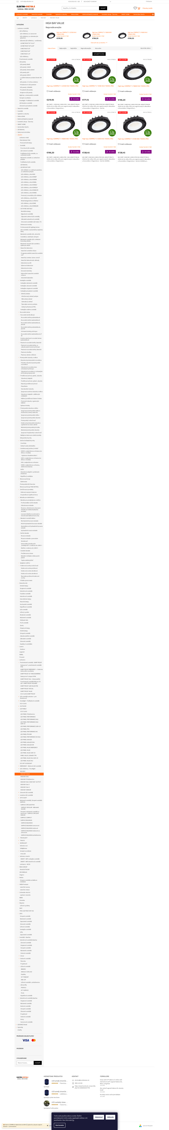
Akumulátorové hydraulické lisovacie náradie (32, 527)
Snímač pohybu (25, 294)
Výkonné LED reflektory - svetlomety (31, 41)
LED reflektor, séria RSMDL (29, 182)
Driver (22, 956)
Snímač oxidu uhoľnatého (28, 446)
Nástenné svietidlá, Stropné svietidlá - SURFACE (31, 801)
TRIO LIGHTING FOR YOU (27, 911)
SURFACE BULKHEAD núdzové (29, 828)
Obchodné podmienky (90, 1)
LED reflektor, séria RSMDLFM (29, 190)
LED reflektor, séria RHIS (28, 174)
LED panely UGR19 (25, 75)
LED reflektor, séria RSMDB (29, 180)
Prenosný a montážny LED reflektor (31, 195)
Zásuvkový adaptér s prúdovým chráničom (30, 473)
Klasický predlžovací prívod (29, 384)
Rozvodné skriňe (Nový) (28, 315)
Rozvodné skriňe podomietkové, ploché (30, 328)
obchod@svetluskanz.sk (82, 1080)
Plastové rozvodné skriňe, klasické (31, 343)
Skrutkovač (24, 541)
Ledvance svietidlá (23, 28)
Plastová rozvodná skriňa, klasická (31, 350)
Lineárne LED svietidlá (26, 795)
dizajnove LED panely (26, 93)
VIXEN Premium (24, 884)
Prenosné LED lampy (26, 143)
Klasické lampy (24, 602)
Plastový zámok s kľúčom (28, 355)
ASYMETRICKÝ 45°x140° (27, 46)
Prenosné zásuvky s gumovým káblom (30, 402)
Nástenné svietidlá (25, 618)
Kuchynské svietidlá (26, 604)
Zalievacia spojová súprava (29, 492)
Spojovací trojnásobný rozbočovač (31, 433)
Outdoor (22, 649)
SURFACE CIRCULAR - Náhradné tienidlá (30, 808)
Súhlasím (110, 1117)
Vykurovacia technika (24, 132)
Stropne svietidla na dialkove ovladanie (28, 881)
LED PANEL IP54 (25, 729)
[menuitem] (22, 14)
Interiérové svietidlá (26, 596)
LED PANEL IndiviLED (26, 740)
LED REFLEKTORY (25, 167)
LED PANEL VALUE (25, 750)
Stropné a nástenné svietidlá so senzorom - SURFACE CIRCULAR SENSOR (30, 813)
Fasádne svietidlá (25, 594)
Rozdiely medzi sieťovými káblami (110, 1095)
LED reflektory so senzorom (28, 34)
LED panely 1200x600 (26, 87)
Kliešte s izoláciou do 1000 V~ (29, 548)
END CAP (23, 980)
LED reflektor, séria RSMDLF (29, 185)
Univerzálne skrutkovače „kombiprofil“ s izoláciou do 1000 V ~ (31, 544)
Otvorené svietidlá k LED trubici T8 (31, 222)
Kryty (22, 993)
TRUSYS (22, 841)
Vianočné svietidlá (23, 108)
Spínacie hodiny (25, 406)
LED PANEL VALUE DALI (27, 761)
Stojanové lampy (25, 628)
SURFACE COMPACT (26, 818)
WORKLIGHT (23, 843)
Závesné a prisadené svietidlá (28, 106)
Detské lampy (24, 586)
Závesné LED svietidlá (26, 793)
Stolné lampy (24, 631)
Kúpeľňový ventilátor (27, 476)
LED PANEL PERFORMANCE (28, 717)
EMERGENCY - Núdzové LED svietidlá (30, 766)
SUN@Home (23, 848)
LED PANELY (23, 709)
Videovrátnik (21, 116)
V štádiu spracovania (26, 580)
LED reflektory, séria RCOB (29, 198)
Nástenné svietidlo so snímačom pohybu (30, 158)
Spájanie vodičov (25, 563)
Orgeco (22, 875)
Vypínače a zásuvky (23, 114)
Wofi (21, 908)
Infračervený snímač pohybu (30, 296)
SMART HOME (22, 124)
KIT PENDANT (25, 977)
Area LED (23, 854)
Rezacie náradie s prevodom (29, 539)
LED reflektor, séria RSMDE (29, 193)
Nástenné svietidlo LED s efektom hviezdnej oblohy (30, 240)
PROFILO (23, 988)
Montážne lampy (26, 211)
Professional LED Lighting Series (30, 227)
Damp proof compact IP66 (28, 676)
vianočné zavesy (25, 887)
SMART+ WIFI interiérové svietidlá (30, 862)
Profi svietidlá (24, 623)
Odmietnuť (99, 1117)
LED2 (21, 914)
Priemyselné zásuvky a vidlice (29, 358)
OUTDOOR (23, 706)
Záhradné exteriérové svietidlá (30, 219)
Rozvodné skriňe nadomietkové (30, 320)
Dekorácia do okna (26, 268)
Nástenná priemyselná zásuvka (30, 430)
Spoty (22, 626)
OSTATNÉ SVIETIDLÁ (26, 209)
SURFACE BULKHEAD (26, 820)
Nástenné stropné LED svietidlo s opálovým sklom (30, 244)
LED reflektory (24, 31)
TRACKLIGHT (24, 838)
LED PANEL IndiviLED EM (27, 745)
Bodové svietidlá (25, 959)
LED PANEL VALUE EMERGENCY (29, 748)
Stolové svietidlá (25, 953)
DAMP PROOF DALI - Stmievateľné (30, 679)
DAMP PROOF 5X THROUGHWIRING (30, 674)
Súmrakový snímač (27, 302)
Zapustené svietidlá (26, 921)
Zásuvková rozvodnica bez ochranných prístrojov (29, 368)
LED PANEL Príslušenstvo (28, 714)
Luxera (21, 647)
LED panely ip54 (24, 72)
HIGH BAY (22, 771)
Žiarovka (23, 961)
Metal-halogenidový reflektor (29, 201)
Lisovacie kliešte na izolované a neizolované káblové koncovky (30, 515)
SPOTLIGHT (23, 798)
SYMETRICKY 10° (25, 54)
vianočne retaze (25, 890)
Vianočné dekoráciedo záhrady (30, 260)
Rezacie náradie (25, 536)
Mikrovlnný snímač (27, 299)
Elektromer (24, 482)
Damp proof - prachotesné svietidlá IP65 (31, 666)
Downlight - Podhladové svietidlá (29, 101)
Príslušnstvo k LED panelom (28, 85)
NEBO (21, 898)
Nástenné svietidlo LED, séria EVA (30, 234)
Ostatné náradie (25, 551)
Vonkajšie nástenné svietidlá (29, 283)
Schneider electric (25, 892)
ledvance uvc (24, 846)
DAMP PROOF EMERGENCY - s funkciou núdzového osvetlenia (32, 670)
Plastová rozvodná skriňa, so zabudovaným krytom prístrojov (30, 346)
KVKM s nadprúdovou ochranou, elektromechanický (30, 466)
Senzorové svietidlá (26, 1022)
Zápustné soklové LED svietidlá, (30, 217)
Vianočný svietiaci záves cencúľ (30, 258)
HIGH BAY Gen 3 (25, 785)
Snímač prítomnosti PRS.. (29, 307)
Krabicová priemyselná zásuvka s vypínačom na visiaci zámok (31, 424)
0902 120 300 (78, 1083)
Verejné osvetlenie (25, 98)
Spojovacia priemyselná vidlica (30, 415)
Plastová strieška (26, 352)
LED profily (24, 985)
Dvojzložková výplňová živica (29, 495)
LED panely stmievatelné (27, 70)
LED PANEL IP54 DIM (26, 734)
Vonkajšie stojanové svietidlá (29, 288)
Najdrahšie (74, 48)
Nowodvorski (23, 583)
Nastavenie (60, 1125)
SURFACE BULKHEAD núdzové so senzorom (30, 832)
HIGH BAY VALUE (25, 774)
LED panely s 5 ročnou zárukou (29, 82)
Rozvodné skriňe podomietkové (30, 317)
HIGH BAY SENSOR (26, 790)
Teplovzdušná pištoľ (27, 560)
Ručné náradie (25, 533)
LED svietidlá (23, 610)
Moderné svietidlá (25, 615)
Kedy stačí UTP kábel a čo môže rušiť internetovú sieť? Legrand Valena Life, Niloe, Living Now (111, 1082)
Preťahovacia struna (27, 553)
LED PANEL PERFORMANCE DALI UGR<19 (29, 723)
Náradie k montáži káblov (28, 518)
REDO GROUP (23, 867)
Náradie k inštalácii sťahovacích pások (30, 557)
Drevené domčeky (26, 271)
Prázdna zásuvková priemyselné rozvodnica (30, 363)
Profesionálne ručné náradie (29, 503)
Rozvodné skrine (25, 312)
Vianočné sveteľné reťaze (28, 251)
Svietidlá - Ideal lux (25, 937)
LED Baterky (21, 130)
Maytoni (22, 903)
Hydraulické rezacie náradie (29, 531)
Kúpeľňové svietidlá (26, 607)
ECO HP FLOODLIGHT (26, 763)
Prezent (22, 657)
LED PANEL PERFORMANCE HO (29, 732)
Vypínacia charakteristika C (29, 456)
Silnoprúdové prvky (26, 438)
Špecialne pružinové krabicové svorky (30, 577)
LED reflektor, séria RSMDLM (29, 188)
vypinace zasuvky (25, 895)
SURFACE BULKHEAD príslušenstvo (31, 835)
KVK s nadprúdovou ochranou (29, 462)
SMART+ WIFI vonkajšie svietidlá (30, 859)
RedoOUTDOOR (24, 870)
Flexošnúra (24, 386)
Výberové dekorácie (27, 266)
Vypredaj (20, 1027)
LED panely (23, 62)
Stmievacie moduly (26, 225)
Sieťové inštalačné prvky (27, 441)
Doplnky (23, 974)
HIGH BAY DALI (25, 777)
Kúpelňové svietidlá (26, 996)
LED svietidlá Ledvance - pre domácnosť (28, 697)
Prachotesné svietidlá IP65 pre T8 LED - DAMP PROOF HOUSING (30, 682)
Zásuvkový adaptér (26, 378)
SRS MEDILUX (23, 872)
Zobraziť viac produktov (98, 42)
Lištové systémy (25, 906)
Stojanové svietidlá (26, 945)
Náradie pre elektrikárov (27, 497)
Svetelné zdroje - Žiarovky (25, 122)
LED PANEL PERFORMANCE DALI (29, 719)
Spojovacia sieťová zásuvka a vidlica (32, 392)
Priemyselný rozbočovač (28, 420)
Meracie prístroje (25, 479)
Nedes (21, 878)
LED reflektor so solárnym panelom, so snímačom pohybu (31, 171)
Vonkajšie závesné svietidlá (29, 286)
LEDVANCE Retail (22, 1025)
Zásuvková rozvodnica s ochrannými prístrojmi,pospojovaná (31, 372)
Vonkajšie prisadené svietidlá (29, 291)
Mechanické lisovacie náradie (29, 521)
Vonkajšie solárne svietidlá (28, 310)
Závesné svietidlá (25, 641)
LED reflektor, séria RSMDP (29, 177)
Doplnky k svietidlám (26, 644)
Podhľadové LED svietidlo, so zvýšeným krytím (29, 154)
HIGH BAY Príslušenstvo (27, 779)
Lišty (21, 932)
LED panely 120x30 (25, 67)
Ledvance (22, 660)
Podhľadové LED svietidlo (28, 162)
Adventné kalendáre (27, 278)
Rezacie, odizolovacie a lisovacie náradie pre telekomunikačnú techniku (31, 509)
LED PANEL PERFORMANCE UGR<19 (30, 726)
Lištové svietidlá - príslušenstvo (30, 982)
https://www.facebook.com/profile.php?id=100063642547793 (85, 1087)
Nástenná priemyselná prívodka (30, 427)
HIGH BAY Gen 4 (25, 787)
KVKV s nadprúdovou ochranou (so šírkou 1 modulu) (31, 459)
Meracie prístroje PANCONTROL (29, 487)
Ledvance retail (24, 138)
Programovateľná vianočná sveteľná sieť (31, 254)
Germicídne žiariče (23, 127)
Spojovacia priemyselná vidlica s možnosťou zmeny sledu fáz (30, 411)
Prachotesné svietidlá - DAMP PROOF (31, 663)
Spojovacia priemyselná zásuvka (30, 418)
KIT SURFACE (25, 990)
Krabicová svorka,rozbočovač (29, 566)
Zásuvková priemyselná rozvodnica (31, 360)
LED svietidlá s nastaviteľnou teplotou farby (32, 230)
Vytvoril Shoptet (148, 1126)
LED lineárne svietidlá (26, 103)
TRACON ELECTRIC (25, 140)
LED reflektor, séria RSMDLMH (29, 206)
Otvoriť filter (99, 54)
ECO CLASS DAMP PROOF (28, 694)
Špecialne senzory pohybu (29, 304)
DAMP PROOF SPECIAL (27, 689)
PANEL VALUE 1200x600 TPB (28, 756)
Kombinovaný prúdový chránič (29, 448)
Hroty (22, 1019)
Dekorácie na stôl (26, 263)
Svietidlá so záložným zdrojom (30, 237)
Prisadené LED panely (26, 90)
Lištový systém (24, 612)
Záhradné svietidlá (25, 639)
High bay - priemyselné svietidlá (29, 95)
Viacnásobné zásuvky (27, 389)
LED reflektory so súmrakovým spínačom (29, 37)
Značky (20, 1030)
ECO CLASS (23, 704)
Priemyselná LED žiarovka (27, 484)
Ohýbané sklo (24, 620)
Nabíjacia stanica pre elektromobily (31, 435)
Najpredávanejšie (86, 48)
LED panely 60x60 (25, 64)
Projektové (24, 964)
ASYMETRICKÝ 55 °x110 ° (28, 43)
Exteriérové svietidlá (26, 591)
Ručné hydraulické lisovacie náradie (31, 524)
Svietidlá (20, 111)
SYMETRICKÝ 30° (25, 49)
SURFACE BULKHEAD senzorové (30, 826)
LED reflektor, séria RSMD (28, 203)
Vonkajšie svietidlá (25, 280)
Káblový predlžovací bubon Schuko (31, 399)
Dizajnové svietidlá (25, 588)
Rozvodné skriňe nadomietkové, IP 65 (31, 335)
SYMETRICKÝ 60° (25, 51)
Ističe (22, 469)
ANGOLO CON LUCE (26, 972)
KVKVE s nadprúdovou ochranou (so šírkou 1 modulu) (31, 452)
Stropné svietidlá (25, 633)
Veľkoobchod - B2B (74, 1)
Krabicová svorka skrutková (29, 571)
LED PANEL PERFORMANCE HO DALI (30, 737)
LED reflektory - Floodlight (27, 769)
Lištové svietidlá (25, 927)
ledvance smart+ (25, 856)
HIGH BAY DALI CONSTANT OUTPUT (31, 782)
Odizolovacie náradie (27, 505)
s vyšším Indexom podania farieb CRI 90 (31, 78)
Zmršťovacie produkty (26, 490)
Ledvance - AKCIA (25, 864)
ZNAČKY (20, 135)
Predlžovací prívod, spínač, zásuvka (31, 376)
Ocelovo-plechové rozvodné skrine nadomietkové (31, 339)
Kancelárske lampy (25, 599)
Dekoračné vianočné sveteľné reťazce (30, 274)
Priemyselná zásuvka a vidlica (29, 408)
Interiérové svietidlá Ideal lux (28, 940)
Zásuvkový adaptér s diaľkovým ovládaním (30, 395)
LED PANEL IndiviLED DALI (28, 742)
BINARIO (23, 969)
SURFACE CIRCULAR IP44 (27, 805)
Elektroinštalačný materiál (25, 119)
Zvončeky (23, 443)
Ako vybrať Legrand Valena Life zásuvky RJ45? (111, 1089)
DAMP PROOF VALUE (26, 691)
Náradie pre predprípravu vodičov (31, 500)
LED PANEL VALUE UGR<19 (28, 753)
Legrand (22, 652)
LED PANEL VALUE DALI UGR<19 (29, 758)
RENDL (21, 655)
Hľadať (103, 8)
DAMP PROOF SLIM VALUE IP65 (29, 686)
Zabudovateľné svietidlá (27, 636)
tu (73, 1120)
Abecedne (98, 48)
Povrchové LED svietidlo (28, 148)
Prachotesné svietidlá (26, 59)
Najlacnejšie (62, 48)
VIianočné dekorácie (26, 248)
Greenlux (22, 900)
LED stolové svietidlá (27, 151)
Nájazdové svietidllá (27, 214)
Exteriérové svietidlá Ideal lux (28, 998)
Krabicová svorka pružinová (29, 568)
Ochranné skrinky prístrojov (29, 331)
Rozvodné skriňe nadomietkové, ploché (30, 323)
